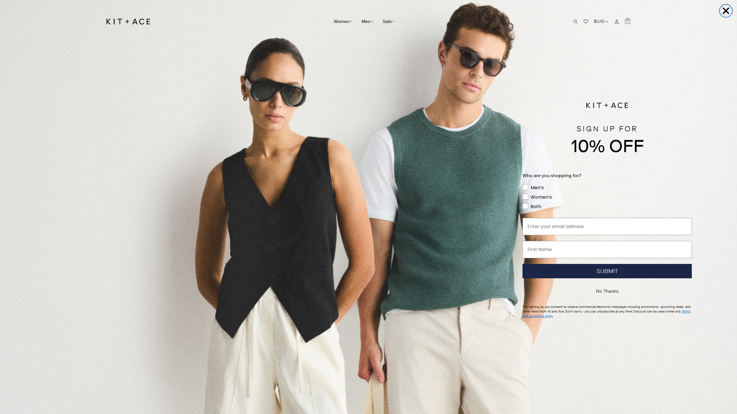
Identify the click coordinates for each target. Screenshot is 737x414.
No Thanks (607, 291)
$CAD (601, 21)
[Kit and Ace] (130, 21)
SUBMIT (607, 271)
